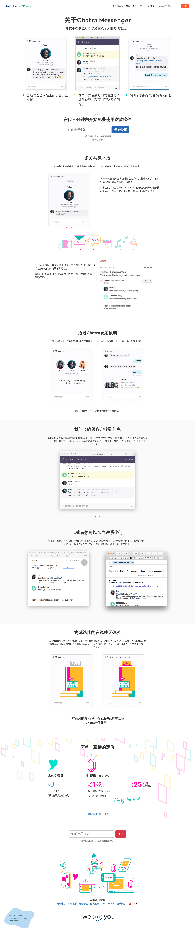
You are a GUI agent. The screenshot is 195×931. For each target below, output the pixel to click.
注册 (185, 6)
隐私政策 (94, 904)
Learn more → (14, 921)
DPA (103, 904)
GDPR (111, 904)
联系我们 (121, 904)
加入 (121, 834)
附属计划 (61, 904)
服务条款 (83, 904)
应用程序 (72, 904)
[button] (45, 199)
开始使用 (120, 129)
